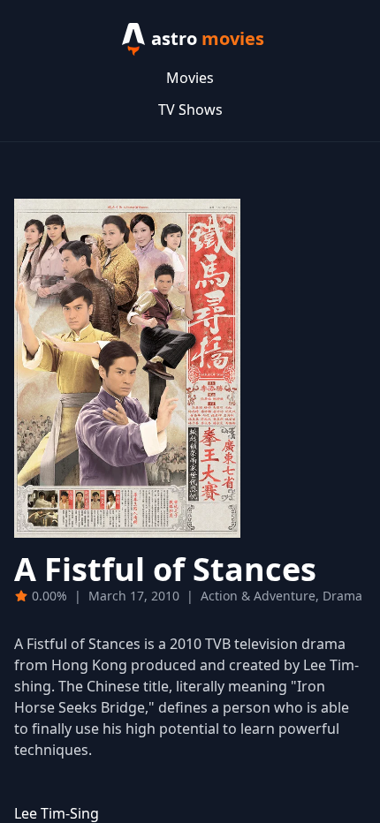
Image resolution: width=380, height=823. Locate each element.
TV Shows (190, 109)
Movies (190, 77)
